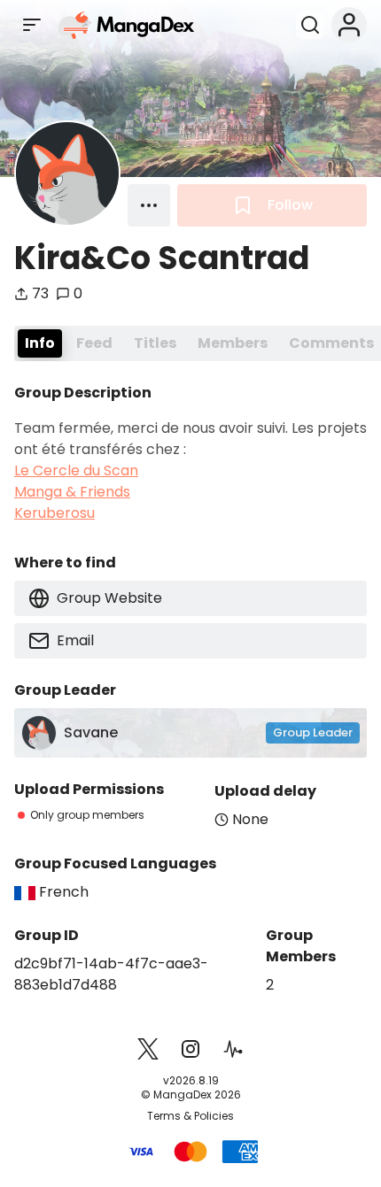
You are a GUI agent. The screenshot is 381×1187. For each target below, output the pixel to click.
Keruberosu (54, 513)
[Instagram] (190, 1049)
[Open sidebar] (32, 24)
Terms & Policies (190, 1116)
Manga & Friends (72, 492)
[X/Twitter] (148, 1049)
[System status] (233, 1049)
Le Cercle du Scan (76, 470)
